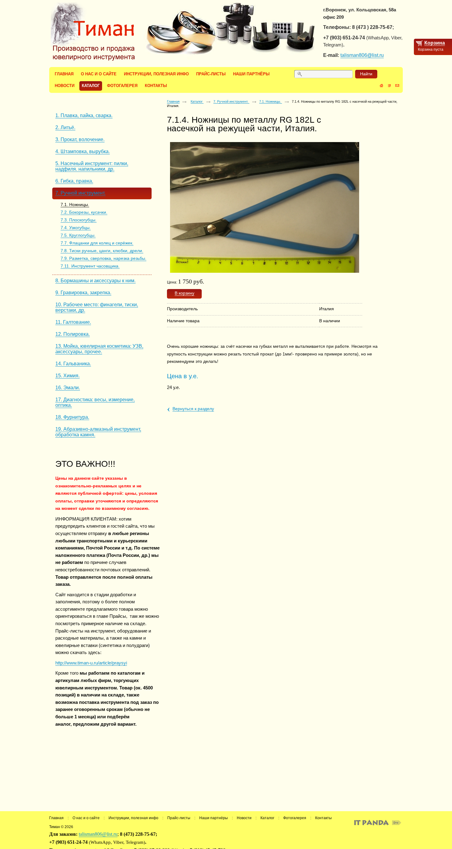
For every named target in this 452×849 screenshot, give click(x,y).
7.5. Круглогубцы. (78, 235)
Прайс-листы (178, 818)
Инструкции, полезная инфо (133, 818)
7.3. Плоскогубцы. (79, 219)
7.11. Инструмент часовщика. (90, 266)
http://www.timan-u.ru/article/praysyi (91, 662)
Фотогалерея (294, 818)
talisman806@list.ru (362, 55)
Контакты (323, 818)
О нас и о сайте (86, 818)
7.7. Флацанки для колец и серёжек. (97, 242)
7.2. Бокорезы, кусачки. (84, 212)
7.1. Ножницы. (75, 204)
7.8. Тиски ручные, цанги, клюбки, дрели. (102, 250)
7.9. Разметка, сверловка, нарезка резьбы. (103, 258)
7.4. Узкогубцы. (76, 227)
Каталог (197, 101)
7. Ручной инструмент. (231, 101)
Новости (244, 818)
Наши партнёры (213, 818)
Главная (173, 101)
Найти (366, 73)
